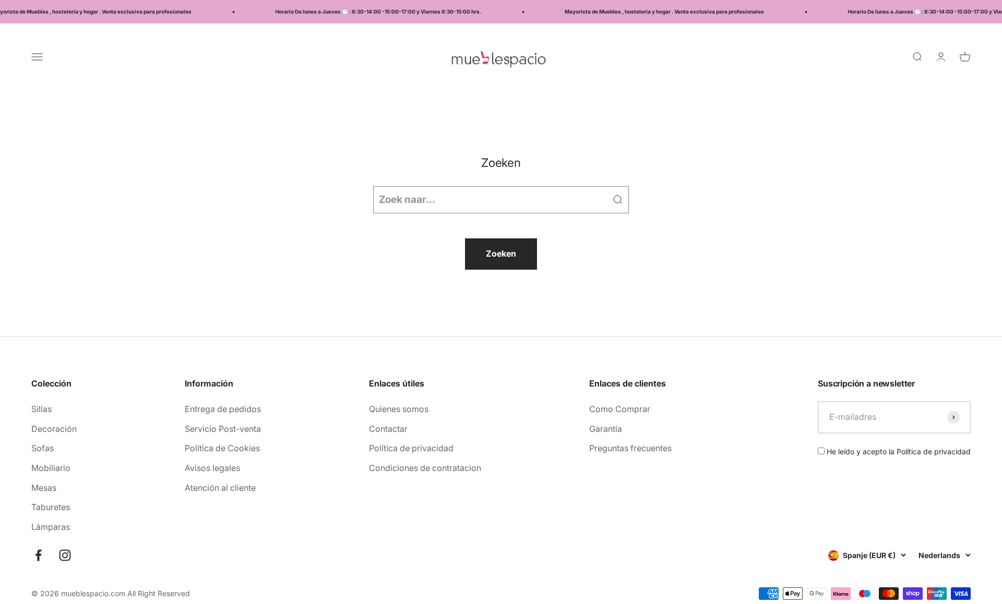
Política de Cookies (222, 448)
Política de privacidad (411, 448)
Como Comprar (619, 409)
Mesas (43, 487)
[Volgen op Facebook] (38, 555)
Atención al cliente (220, 487)
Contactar (388, 429)
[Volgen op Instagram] (65, 555)
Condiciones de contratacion (425, 468)
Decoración (54, 429)
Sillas (41, 409)
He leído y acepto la (898, 451)
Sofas (42, 448)
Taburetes (50, 507)
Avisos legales (212, 468)
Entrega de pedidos (223, 409)
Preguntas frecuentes (630, 448)
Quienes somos (398, 409)
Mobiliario (50, 468)
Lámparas (50, 527)
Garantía (605, 429)
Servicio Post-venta (223, 429)
